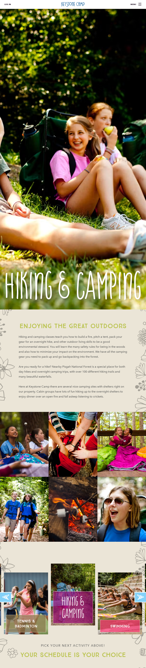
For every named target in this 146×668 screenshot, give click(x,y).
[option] (73, 159)
